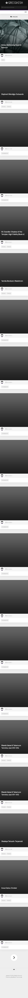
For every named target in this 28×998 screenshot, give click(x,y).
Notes (3, 60)
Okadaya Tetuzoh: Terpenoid (12, 841)
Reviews (3, 106)
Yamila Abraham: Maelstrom (12, 280)
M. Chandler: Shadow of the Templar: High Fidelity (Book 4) (12, 233)
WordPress (13, 977)
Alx (21, 977)
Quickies (3, 900)
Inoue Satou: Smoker (9, 887)
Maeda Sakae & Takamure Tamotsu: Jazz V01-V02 (11, 793)
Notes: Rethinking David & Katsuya (11, 46)
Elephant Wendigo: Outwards (12, 94)
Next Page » (14, 957)
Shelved (9, 106)
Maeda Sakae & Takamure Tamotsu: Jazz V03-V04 (11, 746)
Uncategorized (5, 153)
